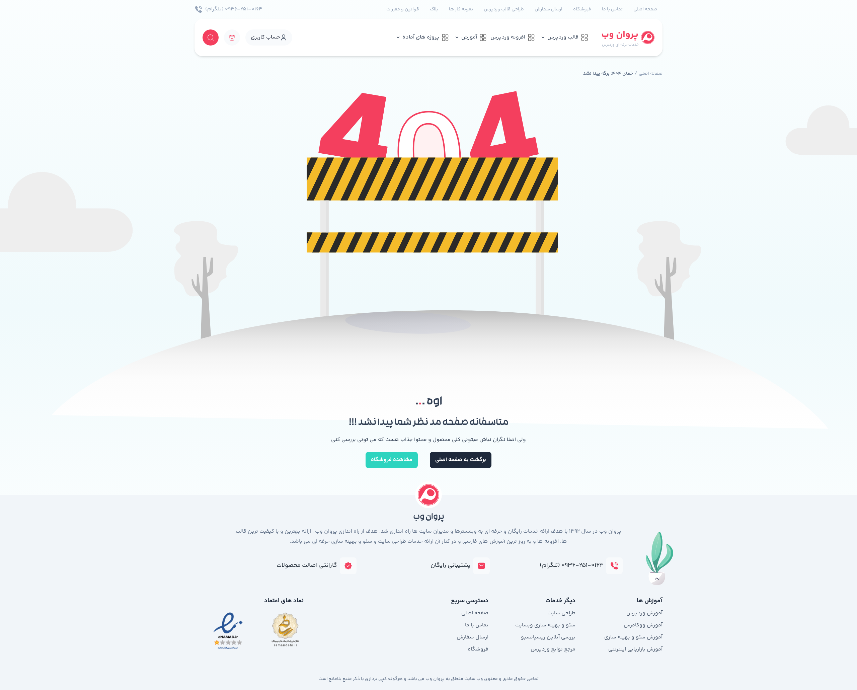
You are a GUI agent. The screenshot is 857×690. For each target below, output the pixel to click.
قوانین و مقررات (402, 9)
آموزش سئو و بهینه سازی (633, 637)
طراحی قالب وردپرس (504, 9)
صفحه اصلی (645, 9)
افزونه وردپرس (507, 37)
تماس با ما (612, 9)
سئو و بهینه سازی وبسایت (545, 625)
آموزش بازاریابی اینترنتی (635, 649)
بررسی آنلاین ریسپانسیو (548, 637)
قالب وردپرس (562, 37)
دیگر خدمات (560, 601)
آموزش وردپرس (644, 613)
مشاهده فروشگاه (391, 460)
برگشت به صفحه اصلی (460, 460)
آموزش (469, 37)
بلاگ (434, 9)
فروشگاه (582, 9)
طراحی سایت (561, 613)
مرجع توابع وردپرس (553, 649)
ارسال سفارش (548, 9)
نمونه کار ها (461, 9)
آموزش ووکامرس (643, 625)
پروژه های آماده (420, 37)
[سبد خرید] (232, 37)
